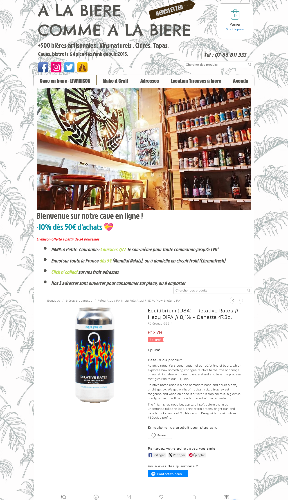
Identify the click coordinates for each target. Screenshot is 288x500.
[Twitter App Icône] (69, 67)
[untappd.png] (82, 67)
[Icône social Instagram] (56, 67)
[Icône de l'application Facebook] (43, 67)
